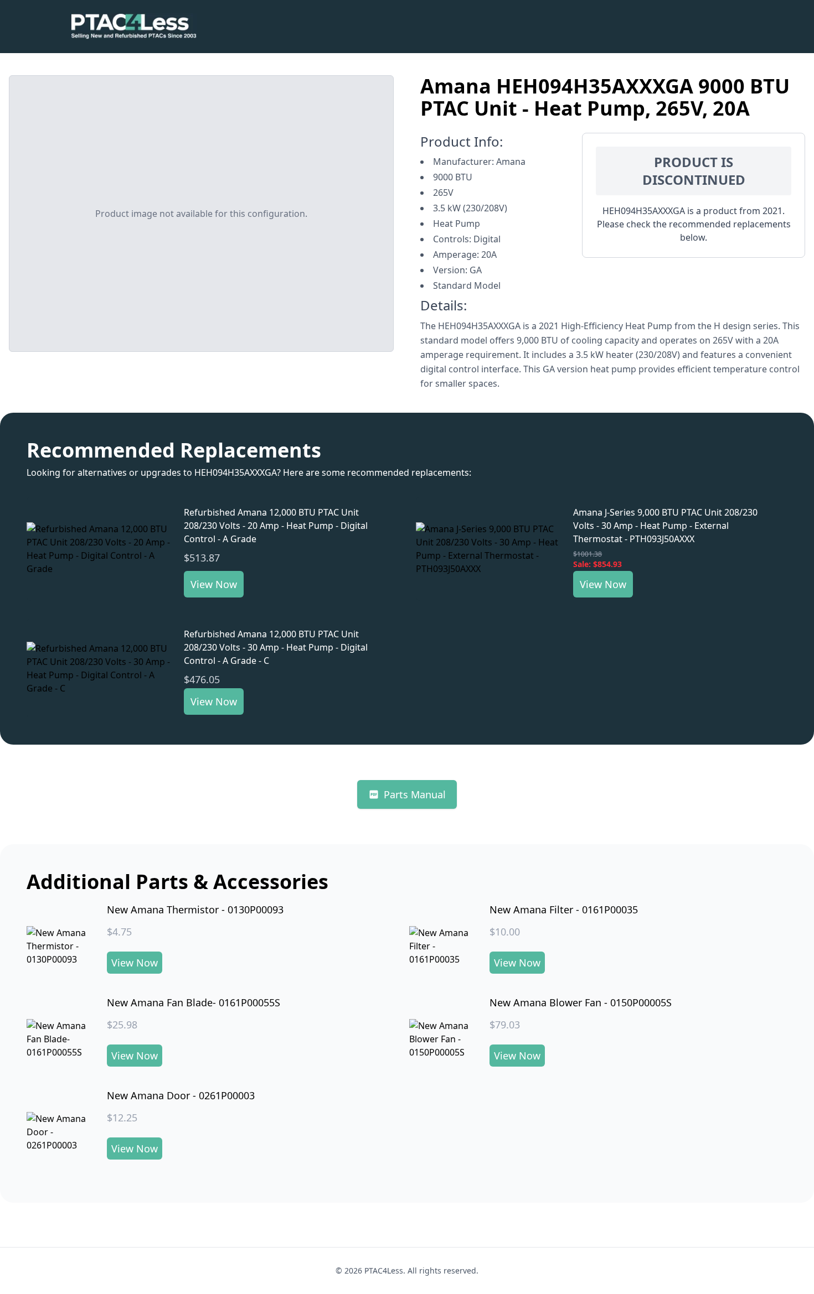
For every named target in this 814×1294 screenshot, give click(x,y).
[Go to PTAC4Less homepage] (133, 26)
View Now (213, 584)
